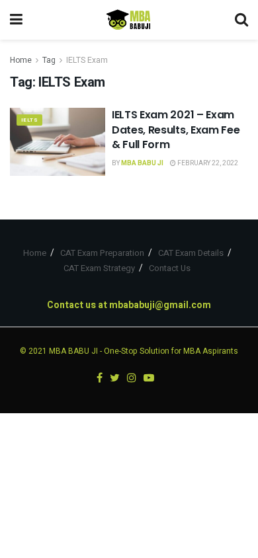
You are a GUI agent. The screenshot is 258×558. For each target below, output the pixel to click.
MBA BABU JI (73, 351)
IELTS (29, 120)
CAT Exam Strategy (99, 268)
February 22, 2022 (207, 163)
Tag (49, 60)
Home (21, 60)
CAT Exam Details (191, 253)
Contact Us (170, 268)
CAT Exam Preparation (102, 253)
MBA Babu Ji (142, 163)
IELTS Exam (87, 60)
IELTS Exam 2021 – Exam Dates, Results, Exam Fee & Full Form (175, 129)
